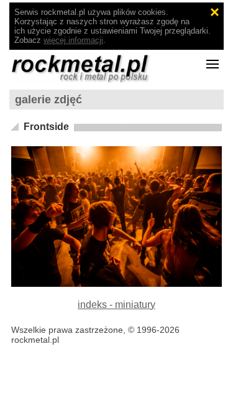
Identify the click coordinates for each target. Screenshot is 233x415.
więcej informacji (73, 40)
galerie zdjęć (48, 99)
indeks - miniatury (116, 304)
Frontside (46, 126)
